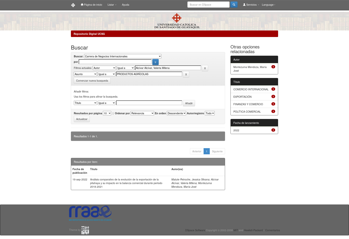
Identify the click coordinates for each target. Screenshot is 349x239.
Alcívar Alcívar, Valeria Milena (195, 181)
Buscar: (78, 56)
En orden (160, 113)
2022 (236, 130)
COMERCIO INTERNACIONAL (251, 89)
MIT (236, 230)
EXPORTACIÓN (242, 96)
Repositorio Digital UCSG (89, 34)
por (76, 61)
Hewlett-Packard (253, 230)
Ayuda (125, 4)
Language (268, 4)
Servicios (251, 4)
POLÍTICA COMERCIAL (247, 111)
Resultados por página (88, 113)
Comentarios (272, 230)
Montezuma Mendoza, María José (191, 184)
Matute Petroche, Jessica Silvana (190, 179)
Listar (111, 4)
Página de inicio (92, 4)
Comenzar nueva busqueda (92, 80)
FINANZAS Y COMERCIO (248, 104)
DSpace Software (195, 230)
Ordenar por (122, 113)
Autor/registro (195, 113)
